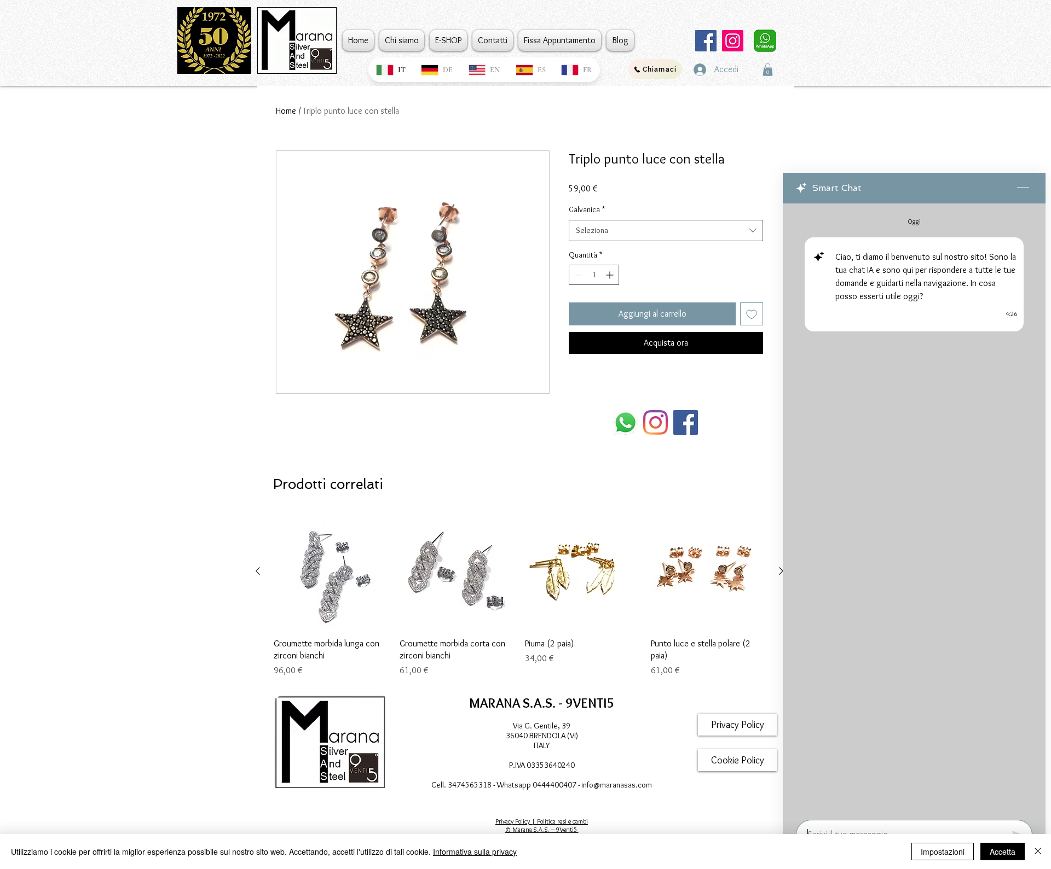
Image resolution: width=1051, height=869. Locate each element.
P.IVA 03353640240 (542, 765)
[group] (519, 596)
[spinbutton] (594, 274)
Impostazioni (943, 851)
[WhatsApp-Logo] (625, 422)
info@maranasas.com (616, 785)
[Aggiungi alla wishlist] (751, 313)
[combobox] (666, 230)
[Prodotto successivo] (781, 571)
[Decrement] (577, 274)
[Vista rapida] (331, 571)
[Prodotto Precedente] (257, 571)
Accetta (1002, 851)
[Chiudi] (1037, 851)
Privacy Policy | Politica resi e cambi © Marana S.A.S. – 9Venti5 (541, 825)
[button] (768, 69)
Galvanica (587, 209)
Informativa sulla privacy (475, 851)
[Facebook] (706, 40)
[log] (914, 508)
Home (286, 111)
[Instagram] (732, 40)
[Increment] (610, 274)
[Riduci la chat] (1023, 188)
